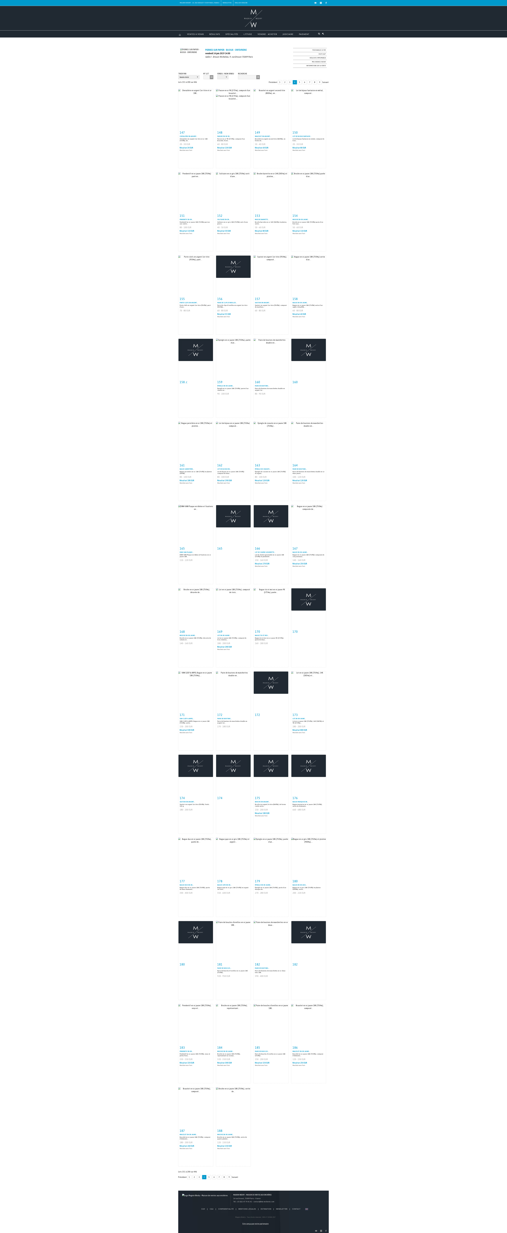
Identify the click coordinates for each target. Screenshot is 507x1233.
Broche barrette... (262, 219)
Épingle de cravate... (263, 469)
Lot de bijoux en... (224, 469)
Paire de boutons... (262, 386)
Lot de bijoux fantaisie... (302, 136)
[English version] (306, 1209)
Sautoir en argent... (262, 303)
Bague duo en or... (187, 885)
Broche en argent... (262, 802)
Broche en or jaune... (301, 219)
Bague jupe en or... (224, 885)
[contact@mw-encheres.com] (315, 3)
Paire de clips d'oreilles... (227, 303)
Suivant (325, 82)
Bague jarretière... (187, 469)
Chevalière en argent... (188, 136)
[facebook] (326, 3)
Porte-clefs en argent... (189, 303)
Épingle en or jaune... (225, 386)
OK (212, 77)
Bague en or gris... (300, 885)
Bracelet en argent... (263, 136)
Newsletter (227, 3)
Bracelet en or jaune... (301, 1051)
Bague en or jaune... (300, 303)
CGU (211, 1209)
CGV (203, 1209)
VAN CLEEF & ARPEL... (187, 718)
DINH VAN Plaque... (187, 552)
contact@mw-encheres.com (263, 1202)
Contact (296, 1209)
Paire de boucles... (224, 968)
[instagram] (320, 3)
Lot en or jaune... (224, 635)
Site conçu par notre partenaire (255, 1224)
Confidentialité (226, 1209)
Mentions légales (247, 1209)
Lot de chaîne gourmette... (265, 552)
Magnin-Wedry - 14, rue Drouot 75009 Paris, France (199, 3)
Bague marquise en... (300, 802)
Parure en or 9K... (224, 136)
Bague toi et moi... (262, 635)
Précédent (273, 82)
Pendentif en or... (186, 219)
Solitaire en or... (223, 219)
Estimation (266, 1209)
